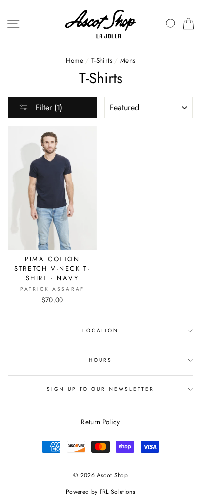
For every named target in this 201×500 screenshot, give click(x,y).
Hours (100, 360)
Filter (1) (47, 107)
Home (74, 60)
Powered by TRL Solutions (100, 491)
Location (100, 330)
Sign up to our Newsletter (101, 389)
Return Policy (100, 422)
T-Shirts (101, 60)
